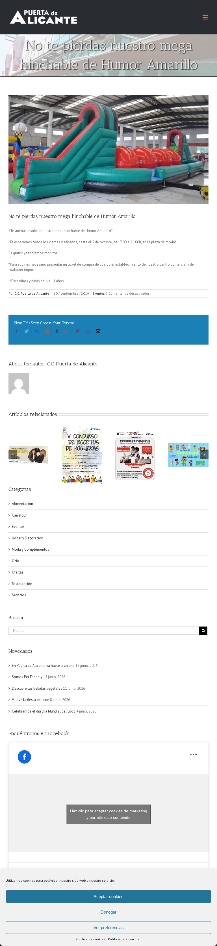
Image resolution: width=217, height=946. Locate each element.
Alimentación (22, 503)
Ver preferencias (109, 927)
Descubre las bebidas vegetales (37, 688)
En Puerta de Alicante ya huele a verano (43, 665)
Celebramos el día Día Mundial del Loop (43, 711)
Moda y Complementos (30, 549)
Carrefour (19, 515)
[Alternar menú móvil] (206, 17)
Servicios (19, 595)
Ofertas (17, 572)
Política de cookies (90, 939)
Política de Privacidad (125, 939)
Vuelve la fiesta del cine (30, 699)
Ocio (15, 561)
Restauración (22, 583)
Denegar (108, 912)
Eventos (99, 293)
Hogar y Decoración (27, 538)
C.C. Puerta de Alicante (31, 293)
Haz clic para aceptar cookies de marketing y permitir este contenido (108, 814)
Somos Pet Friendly (27, 676)
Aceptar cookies (108, 896)
